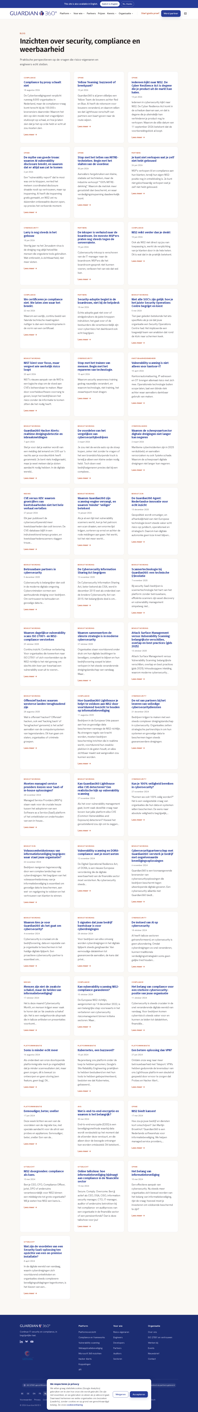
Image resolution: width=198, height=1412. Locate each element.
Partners (91, 13)
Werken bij (153, 1342)
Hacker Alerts (85, 1358)
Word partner (171, 13)
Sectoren (117, 1358)
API (80, 1369)
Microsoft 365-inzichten (90, 1353)
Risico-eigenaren (121, 1332)
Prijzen (101, 13)
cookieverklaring (75, 1404)
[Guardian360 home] (33, 13)
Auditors (117, 1353)
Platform (64, 13)
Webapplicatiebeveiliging (90, 1348)
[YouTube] (31, 1342)
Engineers (118, 1337)
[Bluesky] (26, 1342)
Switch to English (110, 4)
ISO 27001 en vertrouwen (160, 1337)
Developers (119, 1342)
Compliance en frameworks (92, 1337)
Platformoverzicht (87, 1332)
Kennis (110, 13)
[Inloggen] (185, 13)
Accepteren (139, 1394)
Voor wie (77, 13)
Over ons (152, 1332)
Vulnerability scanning (89, 1342)
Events (151, 1348)
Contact (152, 1358)
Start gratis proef (150, 13)
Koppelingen (85, 1364)
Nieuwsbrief (153, 1353)
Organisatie (125, 13)
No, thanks (127, 4)
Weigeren (121, 1394)
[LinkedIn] (21, 1342)
